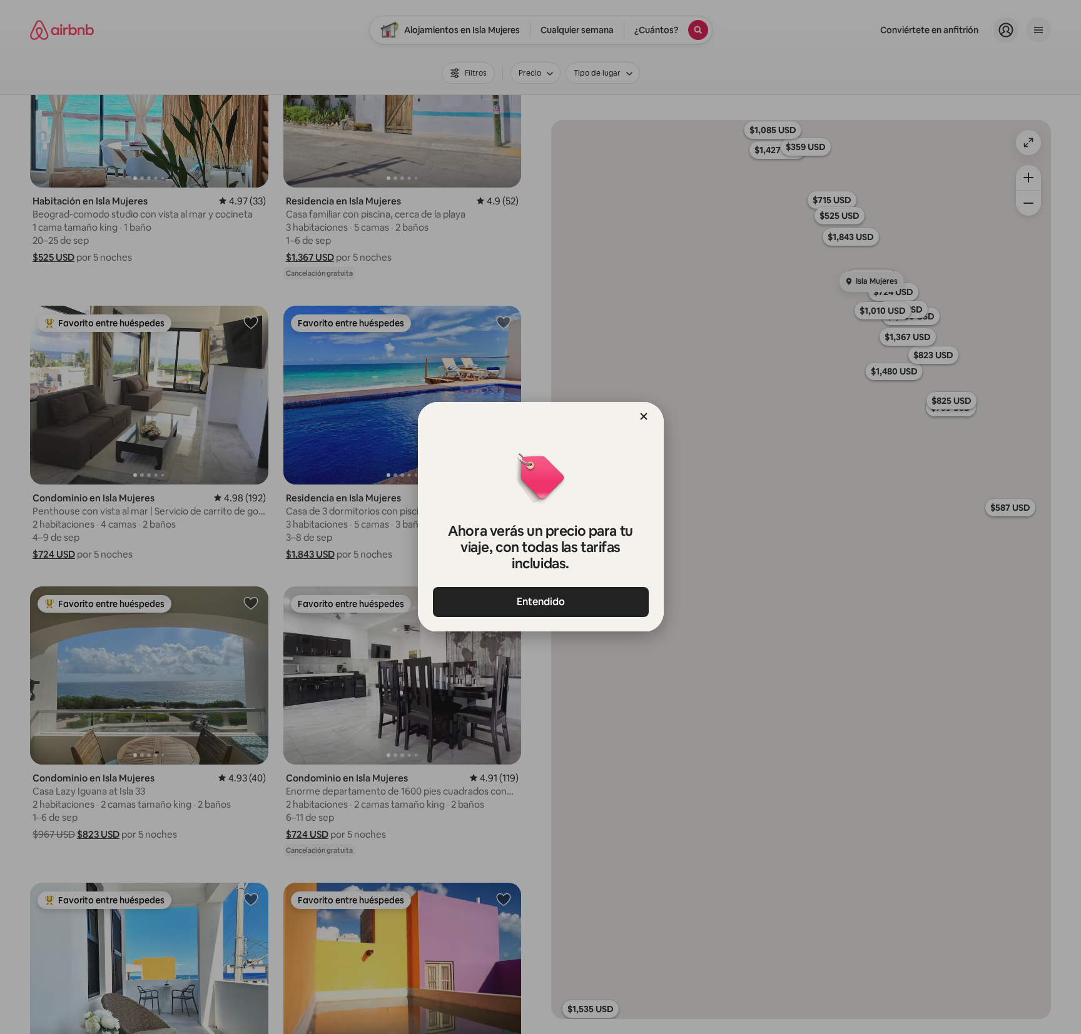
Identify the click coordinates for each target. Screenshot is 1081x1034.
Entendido (541, 601)
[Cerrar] (644, 416)
